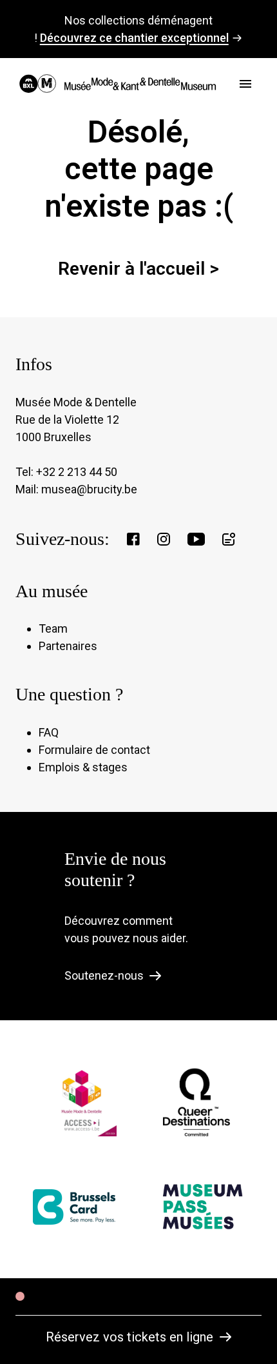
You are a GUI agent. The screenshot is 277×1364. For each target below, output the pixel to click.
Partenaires (68, 646)
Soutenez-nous (104, 975)
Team (53, 628)
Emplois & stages (83, 767)
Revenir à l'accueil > (138, 268)
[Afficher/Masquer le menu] (245, 84)
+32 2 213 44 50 (76, 472)
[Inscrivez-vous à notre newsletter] (228, 539)
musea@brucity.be (89, 489)
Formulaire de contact (94, 749)
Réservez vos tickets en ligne (129, 1337)
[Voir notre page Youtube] (196, 539)
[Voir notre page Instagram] (163, 539)
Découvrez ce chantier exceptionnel (134, 37)
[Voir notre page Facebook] (133, 539)
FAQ (49, 732)
